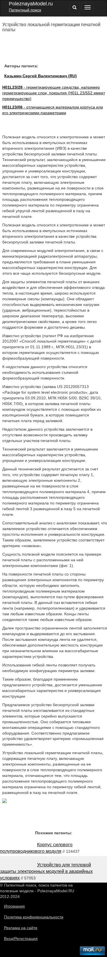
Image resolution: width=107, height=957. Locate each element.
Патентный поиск (25, 10)
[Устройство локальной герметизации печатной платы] (4, 801)
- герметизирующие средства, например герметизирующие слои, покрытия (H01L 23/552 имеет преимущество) (53, 93)
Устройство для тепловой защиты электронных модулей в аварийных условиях (46, 871)
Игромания (14, 906)
